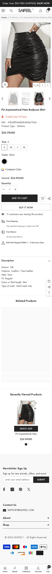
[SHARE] (48, 198)
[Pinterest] (20, 489)
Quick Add (26, 428)
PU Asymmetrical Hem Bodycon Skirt (26, 434)
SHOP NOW (43, 3)
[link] (26, 375)
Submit (41, 479)
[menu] (3, 10)
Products (13, 17)
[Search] (11, 10)
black (26, 444)
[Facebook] (4, 489)
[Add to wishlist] (42, 198)
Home (4, 17)
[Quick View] (35, 408)
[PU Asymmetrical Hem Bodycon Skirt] (26, 412)
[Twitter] (29, 489)
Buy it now (26, 207)
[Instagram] (12, 489)
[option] (26, 55)
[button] (42, 85)
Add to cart (19, 198)
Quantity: (6, 183)
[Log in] (40, 10)
